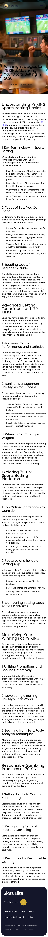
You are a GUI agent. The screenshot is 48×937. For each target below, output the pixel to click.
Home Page (11, 911)
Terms (24, 929)
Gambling (9, 61)
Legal (31, 929)
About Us (8, 929)
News (22, 911)
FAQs (31, 911)
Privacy (16, 929)
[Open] (41, 6)
